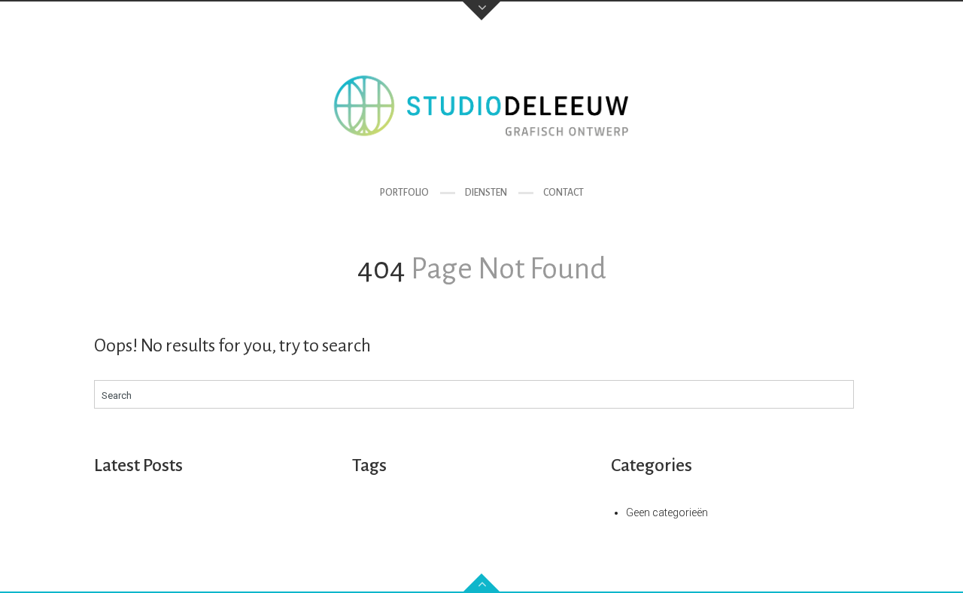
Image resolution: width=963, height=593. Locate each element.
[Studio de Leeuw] (481, 106)
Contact (563, 192)
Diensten (486, 192)
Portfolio (404, 192)
